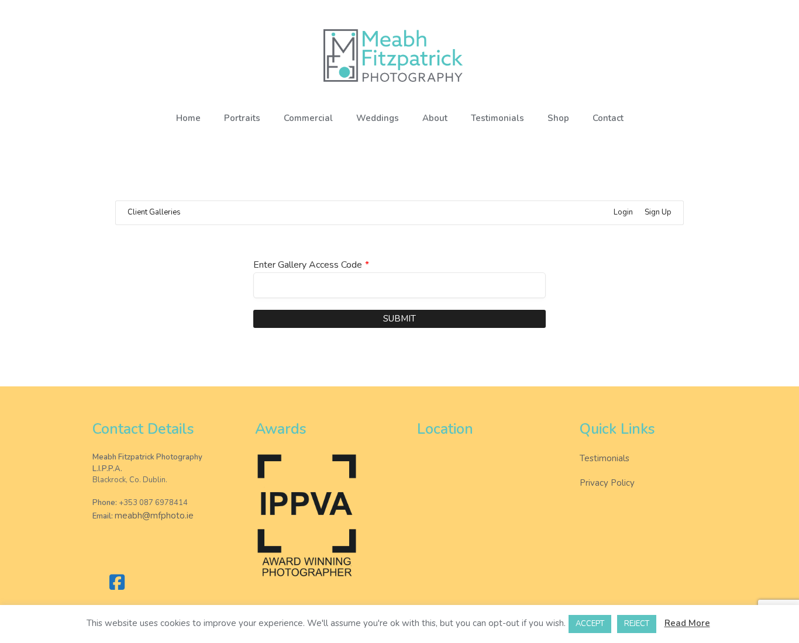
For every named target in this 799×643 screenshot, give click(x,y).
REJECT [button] (636, 623)
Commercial (308, 118)
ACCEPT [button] (590, 623)
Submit (399, 318)
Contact (608, 118)
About (434, 118)
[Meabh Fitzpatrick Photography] (399, 55)
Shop (558, 118)
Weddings (377, 118)
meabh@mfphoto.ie (154, 515)
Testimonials (497, 118)
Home (188, 118)
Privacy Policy (607, 483)
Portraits (242, 118)
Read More (687, 623)
